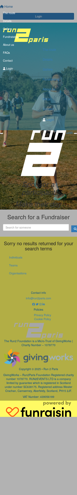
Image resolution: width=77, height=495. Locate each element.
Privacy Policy (42, 315)
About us (8, 45)
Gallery (7, 29)
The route (9, 13)
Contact (8, 60)
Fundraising (10, 37)
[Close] (75, 133)
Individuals (15, 257)
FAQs (6, 53)
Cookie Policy (42, 319)
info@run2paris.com (38, 298)
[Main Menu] (1, 133)
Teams (13, 265)
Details (7, 21)
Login (9, 68)
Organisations (17, 273)
